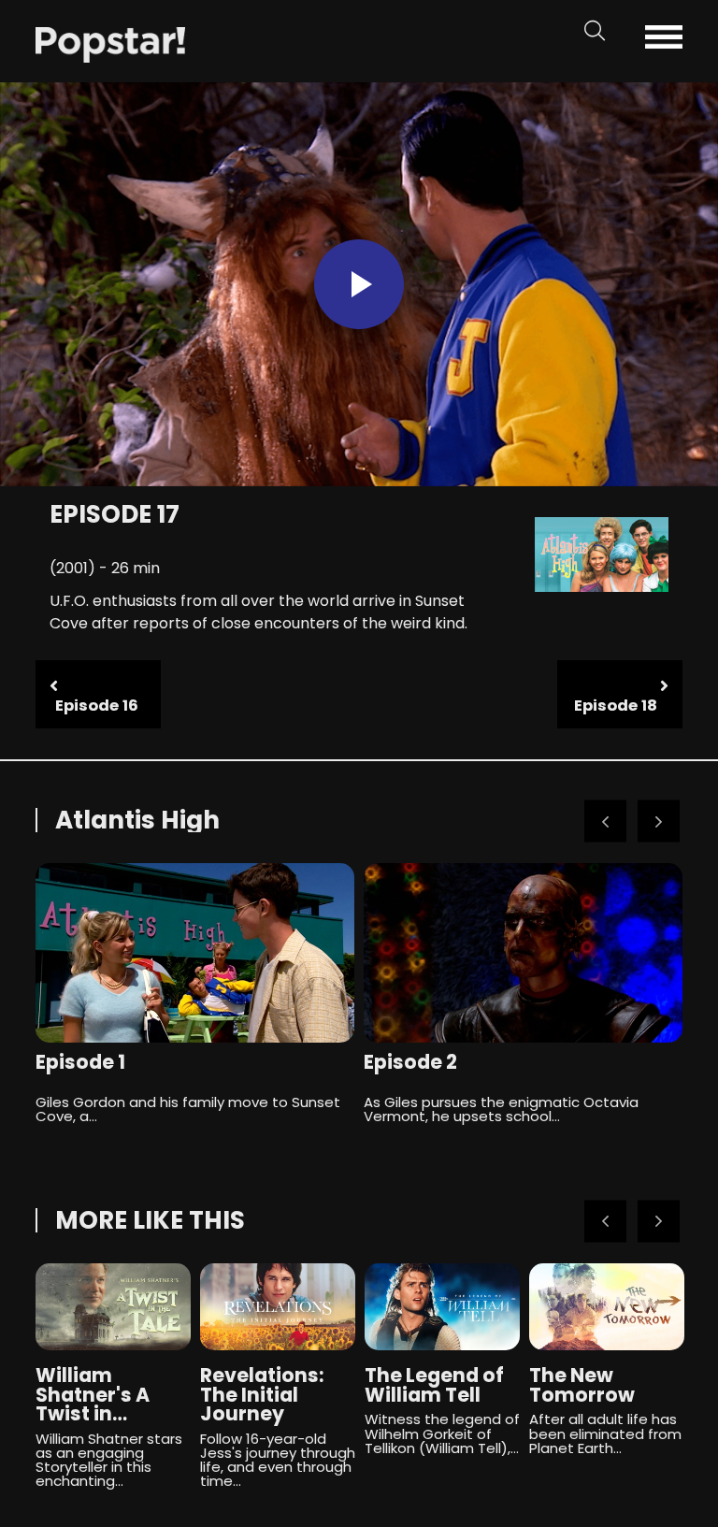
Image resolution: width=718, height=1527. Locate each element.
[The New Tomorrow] (606, 1306)
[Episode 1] (195, 953)
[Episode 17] (110, 43)
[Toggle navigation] (677, 37)
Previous (605, 821)
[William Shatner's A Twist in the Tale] (113, 1306)
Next (659, 821)
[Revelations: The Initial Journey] (277, 1306)
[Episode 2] (523, 953)
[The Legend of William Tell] (442, 1306)
